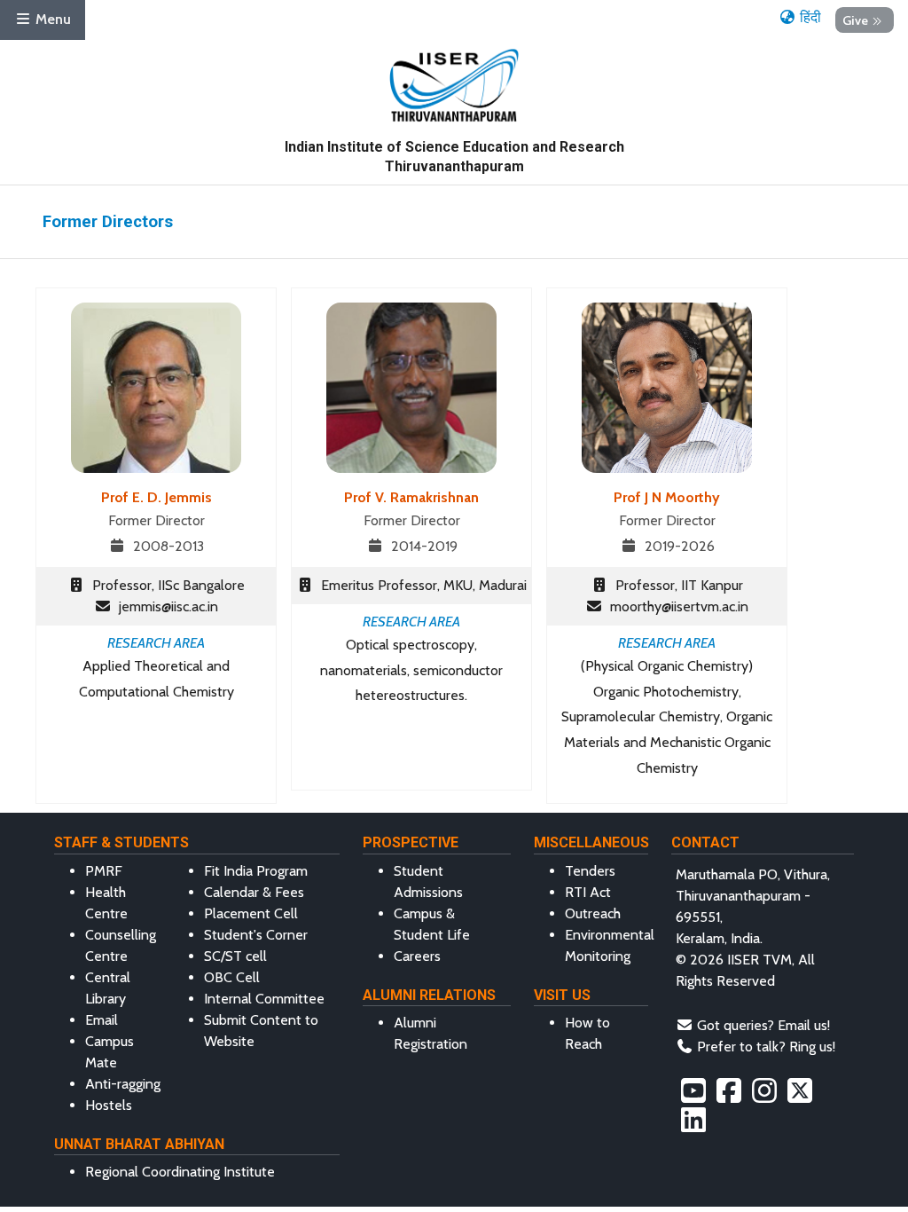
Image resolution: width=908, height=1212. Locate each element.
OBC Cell (232, 977)
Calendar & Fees (254, 892)
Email (101, 1019)
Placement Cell (251, 913)
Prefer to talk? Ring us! (766, 1046)
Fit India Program (256, 870)
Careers (417, 956)
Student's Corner (256, 934)
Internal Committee (264, 998)
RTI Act (588, 892)
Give (855, 20)
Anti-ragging (122, 1083)
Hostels (108, 1105)
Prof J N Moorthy (667, 497)
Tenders (590, 870)
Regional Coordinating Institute (180, 1171)
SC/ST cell (235, 956)
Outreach (593, 913)
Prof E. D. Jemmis (156, 497)
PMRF (103, 870)
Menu (51, 19)
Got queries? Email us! (763, 1025)
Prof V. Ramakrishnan (411, 497)
